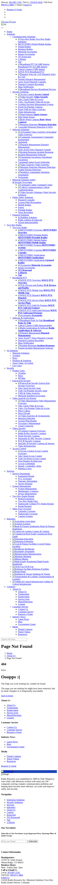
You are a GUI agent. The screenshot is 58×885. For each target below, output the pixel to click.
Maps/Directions (25, 602)
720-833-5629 (36, 2)
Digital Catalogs (25, 629)
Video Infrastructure (27, 112)
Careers (10, 812)
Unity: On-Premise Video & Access (34, 102)
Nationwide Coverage (28, 514)
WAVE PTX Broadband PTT (31, 72)
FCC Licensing (25, 478)
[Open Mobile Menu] (2, 27)
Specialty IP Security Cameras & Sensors (36, 443)
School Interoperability (28, 222)
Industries (11, 807)
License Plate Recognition (29, 202)
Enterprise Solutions (16, 800)
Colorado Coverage (26, 511)
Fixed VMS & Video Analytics (32, 109)
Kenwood (11, 815)
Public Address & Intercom (30, 220)
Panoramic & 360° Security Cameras (34, 438)
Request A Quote (14, 9)
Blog (20, 622)
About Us (22, 591)
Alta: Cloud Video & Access (30, 99)
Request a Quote (25, 614)
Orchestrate (23, 177)
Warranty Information (27, 481)
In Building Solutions (27, 217)
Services (10, 805)
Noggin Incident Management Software (35, 348)
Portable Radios (25, 210)
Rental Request (25, 506)
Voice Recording (25, 212)
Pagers (21, 207)
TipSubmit (22, 142)
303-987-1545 (15, 2)
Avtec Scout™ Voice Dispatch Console (35, 338)
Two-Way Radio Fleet (28, 501)
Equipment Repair (26, 476)
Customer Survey (26, 612)
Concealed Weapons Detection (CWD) (35, 127)
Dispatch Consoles (26, 200)
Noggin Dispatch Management (31, 79)
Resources (22, 634)
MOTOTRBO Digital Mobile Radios (34, 44)
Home (9, 31)
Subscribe (33, 841)
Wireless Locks (25, 468)
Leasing (21, 604)
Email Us (27, 5)
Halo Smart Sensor (26, 117)
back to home (7, 696)
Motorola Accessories (27, 52)
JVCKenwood (24, 57)
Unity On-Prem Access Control (32, 458)
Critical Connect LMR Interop (31, 69)
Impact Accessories (26, 54)
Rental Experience (26, 499)
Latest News (23, 619)
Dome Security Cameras (29, 436)
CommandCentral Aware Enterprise (34, 162)
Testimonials (23, 594)
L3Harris (22, 59)
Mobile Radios (24, 205)
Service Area (23, 599)
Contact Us (23, 609)
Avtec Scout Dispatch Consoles (32, 82)
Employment (23, 596)
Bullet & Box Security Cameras (32, 433)
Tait (19, 62)
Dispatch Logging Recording (31, 84)
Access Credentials (26, 463)
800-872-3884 (7, 5)
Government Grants (27, 624)
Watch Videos (24, 632)
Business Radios (25, 49)
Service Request (25, 483)
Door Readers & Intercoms (30, 461)
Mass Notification (26, 87)
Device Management (27, 494)
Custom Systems (25, 516)
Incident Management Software (32, 154)
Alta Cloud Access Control (30, 456)
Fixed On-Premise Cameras (30, 107)
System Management (27, 488)
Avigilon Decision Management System (35, 104)
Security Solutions (15, 802)
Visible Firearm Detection (29, 170)
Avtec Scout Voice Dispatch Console (34, 149)
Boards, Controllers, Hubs (29, 466)
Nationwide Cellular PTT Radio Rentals (36, 504)
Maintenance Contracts (28, 491)
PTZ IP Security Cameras (29, 441)
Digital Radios (24, 46)
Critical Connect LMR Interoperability (35, 325)
